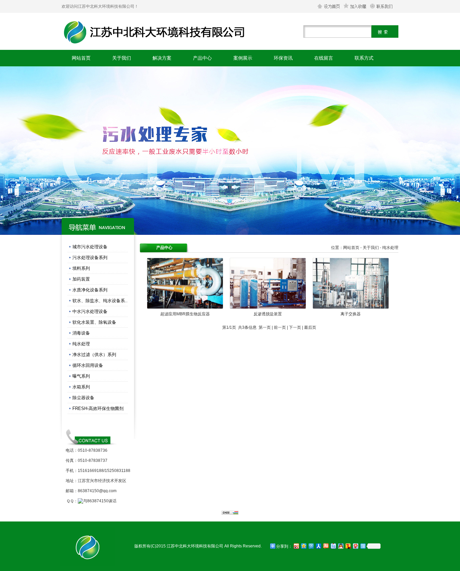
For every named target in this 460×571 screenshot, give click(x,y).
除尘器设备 (83, 397)
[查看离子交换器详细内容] (351, 307)
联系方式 (364, 58)
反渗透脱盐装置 (268, 314)
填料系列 (81, 268)
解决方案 (162, 58)
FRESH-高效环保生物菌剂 (98, 408)
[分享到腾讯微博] (311, 546)
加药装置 (81, 279)
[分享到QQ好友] (340, 546)
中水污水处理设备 (89, 311)
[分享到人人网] (318, 546)
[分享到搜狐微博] (348, 546)
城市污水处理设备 (89, 246)
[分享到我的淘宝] (325, 546)
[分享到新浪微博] (296, 546)
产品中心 (202, 58)
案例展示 (242, 58)
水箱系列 (81, 386)
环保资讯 (283, 58)
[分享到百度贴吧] (333, 546)
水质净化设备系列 (89, 289)
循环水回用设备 (87, 365)
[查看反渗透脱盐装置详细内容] (268, 307)
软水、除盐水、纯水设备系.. (100, 300)
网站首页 (81, 58)
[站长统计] (230, 513)
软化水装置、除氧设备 (94, 322)
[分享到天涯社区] (362, 546)
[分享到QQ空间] (303, 546)
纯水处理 (81, 343)
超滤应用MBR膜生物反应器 (185, 314)
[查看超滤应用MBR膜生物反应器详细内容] (185, 307)
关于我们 (121, 58)
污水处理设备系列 (89, 257)
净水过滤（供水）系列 (94, 354)
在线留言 (323, 58)
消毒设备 (81, 333)
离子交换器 (350, 314)
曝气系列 (81, 376)
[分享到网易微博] (355, 546)
